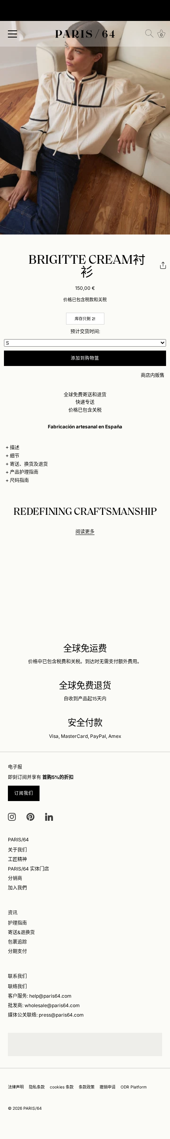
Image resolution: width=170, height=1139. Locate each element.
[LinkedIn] (49, 816)
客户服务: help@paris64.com (40, 996)
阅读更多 (85, 532)
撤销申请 (107, 1087)
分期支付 (17, 951)
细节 (14, 456)
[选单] (12, 34)
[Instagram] (12, 816)
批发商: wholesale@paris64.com (44, 1005)
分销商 (15, 878)
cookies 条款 (62, 1087)
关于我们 (17, 850)
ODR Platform (134, 1087)
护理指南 (17, 923)
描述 (14, 447)
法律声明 (16, 1087)
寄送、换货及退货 (29, 464)
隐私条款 (37, 1087)
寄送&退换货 (21, 932)
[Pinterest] (30, 816)
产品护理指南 (24, 472)
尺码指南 (19, 480)
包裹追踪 (17, 942)
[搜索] (149, 33)
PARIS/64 (32, 1108)
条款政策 (86, 1087)
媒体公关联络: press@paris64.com (46, 1015)
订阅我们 (23, 793)
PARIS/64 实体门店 (28, 869)
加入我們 (17, 888)
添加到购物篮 (85, 358)
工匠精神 (17, 859)
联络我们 (17, 986)
